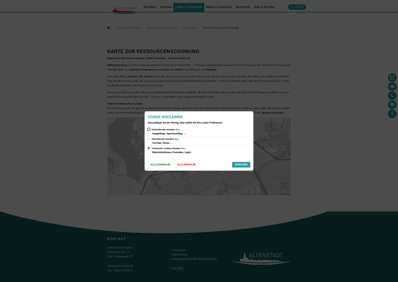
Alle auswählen (160, 164)
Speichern (241, 164)
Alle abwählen (186, 164)
